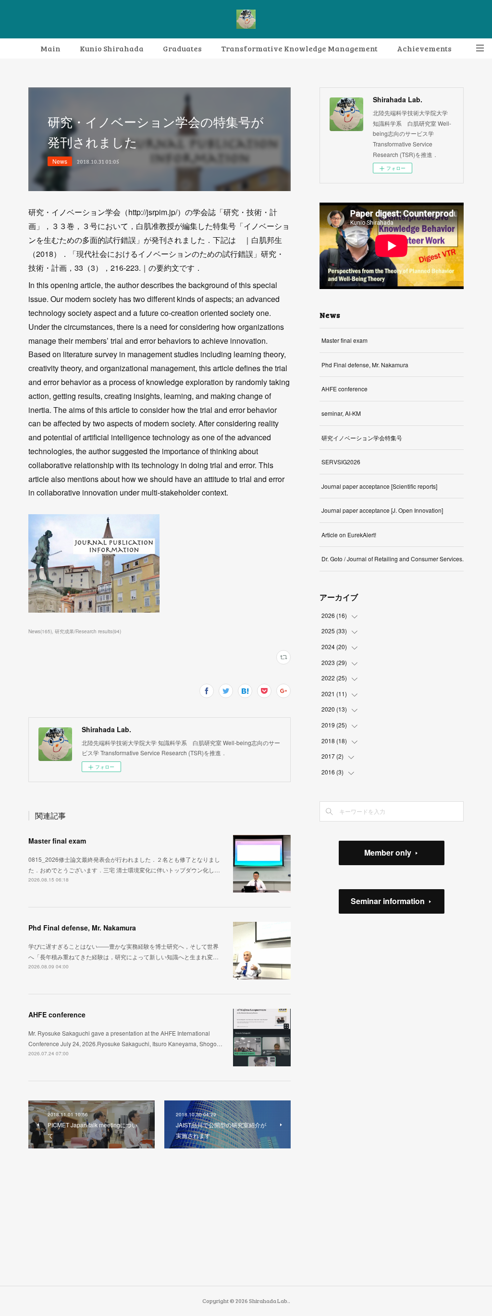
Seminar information (388, 900)
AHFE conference (57, 1014)
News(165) (40, 631)
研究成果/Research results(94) (88, 631)
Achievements (424, 48)
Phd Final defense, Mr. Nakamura (82, 927)
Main (50, 48)
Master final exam (57, 840)
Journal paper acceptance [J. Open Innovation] (382, 510)
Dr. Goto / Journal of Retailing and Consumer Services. (392, 559)
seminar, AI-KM (341, 413)
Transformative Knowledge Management (299, 48)
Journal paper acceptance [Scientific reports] (379, 486)
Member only (387, 852)
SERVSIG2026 (340, 462)
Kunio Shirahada (112, 48)
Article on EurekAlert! (348, 535)
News (59, 161)
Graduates (182, 48)
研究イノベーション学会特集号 (361, 438)
